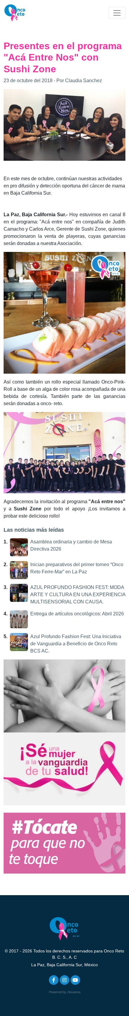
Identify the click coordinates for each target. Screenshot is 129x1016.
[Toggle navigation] (117, 13)
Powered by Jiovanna (64, 992)
